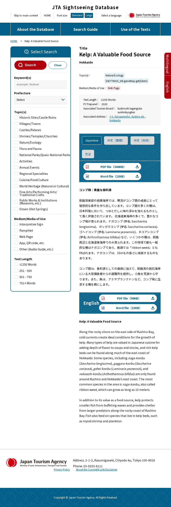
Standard (77, 15)
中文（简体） (142, 140)
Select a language (111, 15)
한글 (88, 154)
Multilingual (167, 64)
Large (89, 15)
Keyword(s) (22, 78)
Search (30, 65)
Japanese (91, 140)
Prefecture (22, 93)
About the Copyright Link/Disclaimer (96, 469)
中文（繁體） (116, 140)
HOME (47, 15)
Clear (58, 65)
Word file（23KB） (113, 176)
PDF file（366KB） (113, 167)
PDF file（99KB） (129, 298)
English (167, 87)
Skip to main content (26, 15)
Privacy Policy (62, 469)
